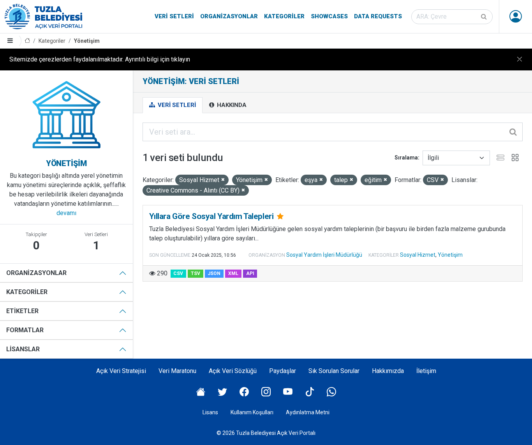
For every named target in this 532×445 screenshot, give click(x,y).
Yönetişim (87, 41)
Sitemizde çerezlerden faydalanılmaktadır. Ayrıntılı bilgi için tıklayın (99, 59)
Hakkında (231, 105)
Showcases (329, 16)
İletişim (426, 371)
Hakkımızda (388, 371)
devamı (66, 213)
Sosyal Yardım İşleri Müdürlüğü (324, 255)
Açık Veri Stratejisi (121, 371)
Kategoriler (284, 16)
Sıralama (406, 157)
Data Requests (378, 16)
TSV (195, 273)
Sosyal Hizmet (417, 255)
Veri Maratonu (177, 371)
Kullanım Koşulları (252, 412)
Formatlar (25, 330)
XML (233, 273)
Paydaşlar (282, 371)
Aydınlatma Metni (307, 412)
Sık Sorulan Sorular (333, 371)
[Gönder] (484, 16)
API (250, 273)
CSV (178, 273)
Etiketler (22, 311)
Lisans (210, 412)
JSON (214, 273)
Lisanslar (23, 349)
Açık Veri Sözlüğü (233, 371)
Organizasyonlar (229, 16)
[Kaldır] (223, 180)
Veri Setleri (174, 16)
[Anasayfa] (27, 41)
